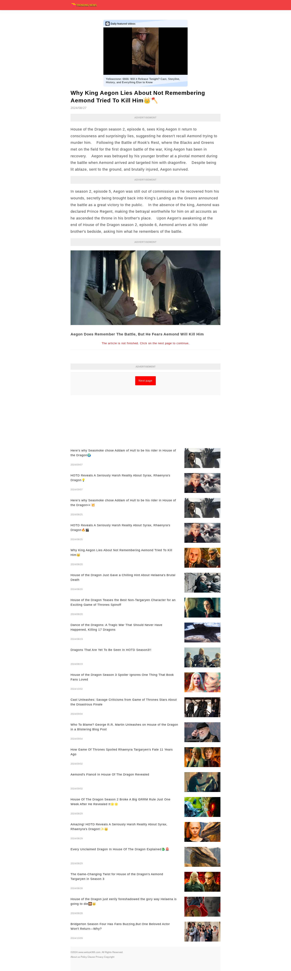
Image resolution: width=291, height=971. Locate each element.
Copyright (109, 957)
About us (75, 957)
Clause (91, 957)
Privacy (99, 957)
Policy (84, 957)
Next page (145, 380)
